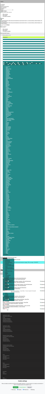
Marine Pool (8, 150)
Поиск (8, 24)
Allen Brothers (8, 68)
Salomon (7, 195)
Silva (7, 208)
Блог (4, 372)
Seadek (7, 201)
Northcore (7, 162)
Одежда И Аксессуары (7, 51)
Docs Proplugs (8, 102)
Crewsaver (8, 95)
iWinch (7, 134)
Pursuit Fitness (8, 179)
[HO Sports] (20, 63)
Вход (4, 354)
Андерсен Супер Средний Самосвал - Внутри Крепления (14, 285)
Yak (6, 247)
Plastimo (7, 175)
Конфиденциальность (7, 320)
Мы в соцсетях (3, 375)
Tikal (7, 225)
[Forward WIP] (6, 63)
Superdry (7, 217)
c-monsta (7, 87)
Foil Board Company (10, 112)
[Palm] (40, 63)
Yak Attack (8, 248)
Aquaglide (8, 73)
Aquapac (7, 75)
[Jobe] (28, 63)
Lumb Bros (8, 144)
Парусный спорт (6, 38)
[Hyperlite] (25, 63)
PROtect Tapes (8, 177)
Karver (7, 136)
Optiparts (7, 170)
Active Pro (8, 66)
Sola (6, 211)
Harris (7, 125)
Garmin (7, 116)
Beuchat (7, 82)
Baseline (7, 81)
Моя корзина (3, 33)
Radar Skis (8, 181)
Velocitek (7, 236)
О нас (4, 317)
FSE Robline (8, 115)
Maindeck (7, 146)
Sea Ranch (8, 199)
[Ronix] (9, 64)
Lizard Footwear (9, 141)
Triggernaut (8, 228)
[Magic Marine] (33, 63)
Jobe (6, 135)
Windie (7, 244)
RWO (7, 193)
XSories (7, 246)
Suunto (7, 220)
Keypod (7, 137)
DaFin (7, 98)
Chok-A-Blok (8, 88)
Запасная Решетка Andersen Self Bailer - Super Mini (13, 303)
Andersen (7, 71)
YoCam (7, 249)
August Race (8, 77)
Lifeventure (8, 139)
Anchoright (8, 70)
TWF (7, 229)
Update (2, 11)
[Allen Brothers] (9, 62)
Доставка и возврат (7, 16)
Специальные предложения (8, 336)
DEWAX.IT (8, 101)
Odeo (7, 167)
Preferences (26, 389)
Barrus (7, 80)
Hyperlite (7, 132)
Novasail (7, 163)
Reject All (29, 387)
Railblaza (7, 182)
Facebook (4, 371)
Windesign (8, 242)
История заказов (6, 357)
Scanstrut (7, 197)
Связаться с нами (6, 315)
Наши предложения (4, 342)
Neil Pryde (8, 159)
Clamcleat (7, 90)
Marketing (33, 389)
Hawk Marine (8, 126)
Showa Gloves (8, 207)
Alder (7, 67)
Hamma (7, 123)
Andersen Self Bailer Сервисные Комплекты (11, 288)
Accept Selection (23, 387)
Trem (7, 227)
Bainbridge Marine (9, 78)
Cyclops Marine (9, 96)
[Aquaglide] (15, 62)
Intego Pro (8, 133)
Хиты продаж (5, 338)
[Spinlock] (21, 64)
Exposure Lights (9, 105)
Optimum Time (8, 169)
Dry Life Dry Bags (9, 103)
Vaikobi (7, 234)
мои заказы (5, 15)
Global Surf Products (10, 118)
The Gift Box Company (10, 224)
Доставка (5, 356)
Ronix (7, 188)
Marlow (7, 152)
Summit (7, 216)
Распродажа (7, 261)
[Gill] (10, 63)
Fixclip (7, 109)
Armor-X (7, 76)
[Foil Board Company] (36, 62)
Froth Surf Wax (8, 114)
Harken (7, 124)
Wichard (7, 241)
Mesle (7, 155)
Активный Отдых (6, 55)
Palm (7, 173)
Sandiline (7, 196)
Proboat (7, 176)
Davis (7, 100)
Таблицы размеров (6, 318)
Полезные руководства (7, 316)
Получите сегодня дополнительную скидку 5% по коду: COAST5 (22, 262)
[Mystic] (37, 63)
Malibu (7, 147)
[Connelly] (24, 62)
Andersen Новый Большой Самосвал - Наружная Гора (13, 297)
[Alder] (4, 62)
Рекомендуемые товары (7, 335)
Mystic (7, 157)
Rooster (7, 191)
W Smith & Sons (9, 238)
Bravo (7, 86)
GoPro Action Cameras (10, 119)
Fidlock (7, 108)
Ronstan (7, 189)
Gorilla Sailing (8, 120)
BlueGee (7, 85)
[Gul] (13, 63)
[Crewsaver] (29, 62)
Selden (7, 204)
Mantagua (7, 148)
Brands (4, 60)
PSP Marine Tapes (9, 178)
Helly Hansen (8, 127)
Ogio (7, 168)
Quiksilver (8, 180)
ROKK (7, 187)
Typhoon (7, 232)
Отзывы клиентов (6, 340)
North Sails (8, 161)
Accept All (15, 387)
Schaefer (7, 198)
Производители (6, 339)
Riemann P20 (8, 184)
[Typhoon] (25, 64)
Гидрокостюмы (6, 42)
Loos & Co (8, 143)
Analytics (19, 389)
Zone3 (7, 253)
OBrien (7, 166)
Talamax (7, 223)
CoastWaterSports (9, 92)
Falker (7, 107)
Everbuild (7, 104)
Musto (7, 156)
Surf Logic (8, 219)
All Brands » (5, 254)
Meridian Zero (8, 154)
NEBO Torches (9, 158)
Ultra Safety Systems (9, 233)
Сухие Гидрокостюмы (7, 44)
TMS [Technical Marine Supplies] (12, 226)
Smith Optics (8, 209)
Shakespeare (8, 206)
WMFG (7, 245)
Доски (4, 47)
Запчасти (4, 40)
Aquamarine (8, 74)
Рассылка (5, 358)
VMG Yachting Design (10, 237)
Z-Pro (7, 251)
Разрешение (5, 37)
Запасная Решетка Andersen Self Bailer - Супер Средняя (14, 306)
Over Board (8, 172)
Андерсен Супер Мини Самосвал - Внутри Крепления (14, 282)
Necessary (14, 389)
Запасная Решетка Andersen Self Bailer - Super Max (13, 300)
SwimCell (7, 221)
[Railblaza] (5, 64)
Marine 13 (8, 149)
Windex (7, 243)
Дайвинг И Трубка (6, 49)
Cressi (7, 94)
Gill (6, 117)
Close (5, 11)
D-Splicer (7, 97)
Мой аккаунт (3, 360)
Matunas (7, 153)
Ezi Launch (8, 106)
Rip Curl (7, 185)
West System (8, 240)
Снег (4, 58)
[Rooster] (17, 64)
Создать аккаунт (6, 355)
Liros (7, 140)
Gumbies (7, 122)
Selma (7, 205)
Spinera (7, 213)
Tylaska (7, 231)
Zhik (7, 252)
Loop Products (8, 142)
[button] (5, 258)
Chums (7, 89)
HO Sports (8, 129)
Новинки (5, 337)
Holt (6, 130)
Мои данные (5, 14)
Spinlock (7, 214)
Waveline (7, 239)
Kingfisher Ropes (9, 138)
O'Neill (7, 165)
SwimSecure (8, 222)
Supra (7, 218)
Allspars (7, 69)
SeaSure (7, 203)
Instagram (4, 373)
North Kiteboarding (9, 160)
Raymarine (8, 183)
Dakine (7, 99)
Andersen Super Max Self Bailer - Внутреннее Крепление (14, 279)
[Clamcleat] (20, 62)
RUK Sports (8, 192)
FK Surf (7, 110)
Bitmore (7, 83)
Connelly (7, 93)
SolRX (7, 212)
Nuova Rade (8, 164)
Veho (7, 235)
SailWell (7, 194)
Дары (6, 259)
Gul (6, 121)
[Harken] (16, 63)
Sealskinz (7, 202)
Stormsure (7, 215)
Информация (3, 323)
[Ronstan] (13, 64)
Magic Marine (8, 145)
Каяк (4, 53)
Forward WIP (8, 113)
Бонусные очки (13, 257)
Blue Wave (8, 84)
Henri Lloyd (8, 128)
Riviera (7, 186)
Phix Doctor (8, 174)
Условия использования (7, 321)
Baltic (7, 79)
